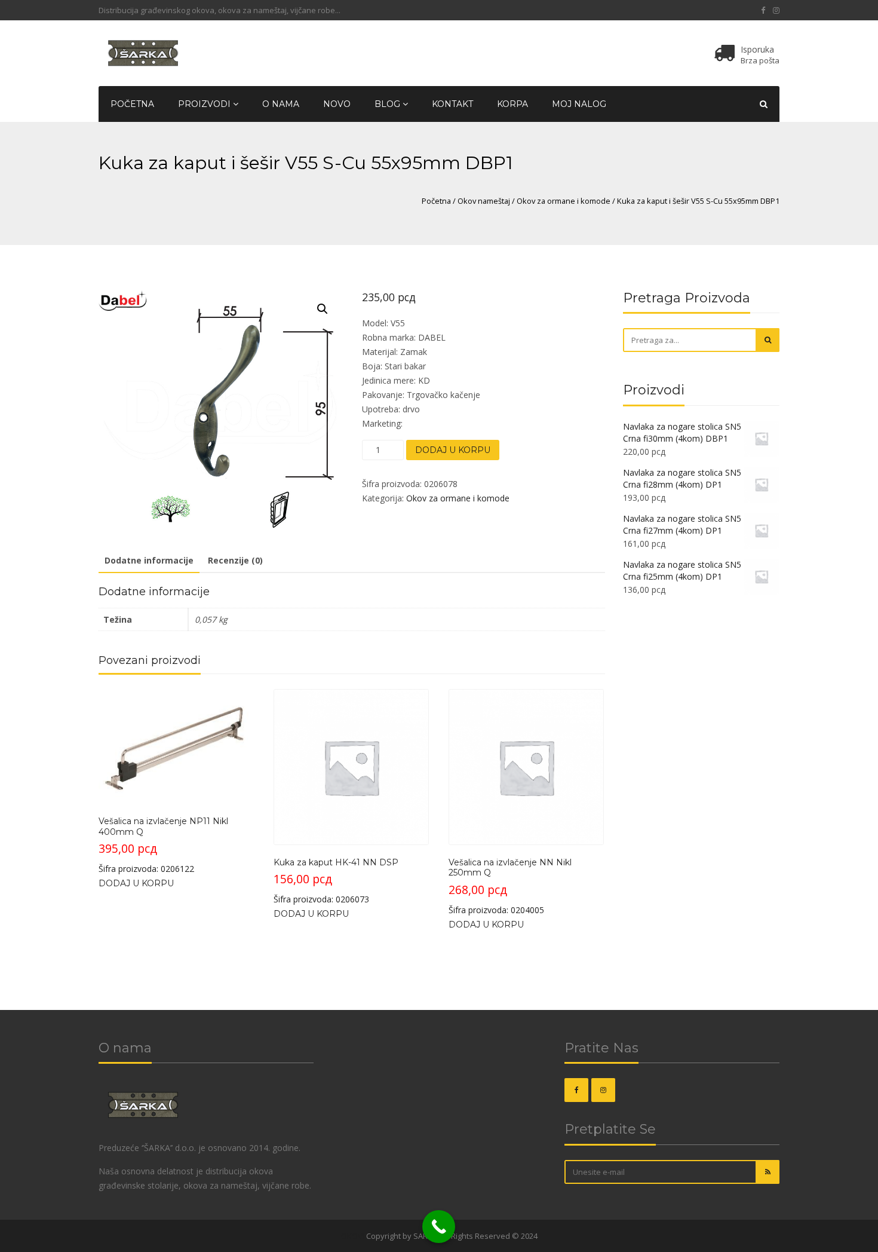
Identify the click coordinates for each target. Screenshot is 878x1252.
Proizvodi (205, 104)
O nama (280, 104)
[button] (322, 309)
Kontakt (452, 104)
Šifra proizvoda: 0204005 (510, 886)
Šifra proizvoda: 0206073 (336, 881)
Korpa (512, 104)
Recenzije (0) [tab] (235, 560)
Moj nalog (579, 104)
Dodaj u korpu (452, 450)
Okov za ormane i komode (563, 200)
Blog (388, 104)
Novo (337, 104)
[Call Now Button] (438, 1226)
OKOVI (352, 1235)
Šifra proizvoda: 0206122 (163, 845)
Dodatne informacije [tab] (149, 560)
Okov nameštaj (484, 200)
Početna (132, 104)
